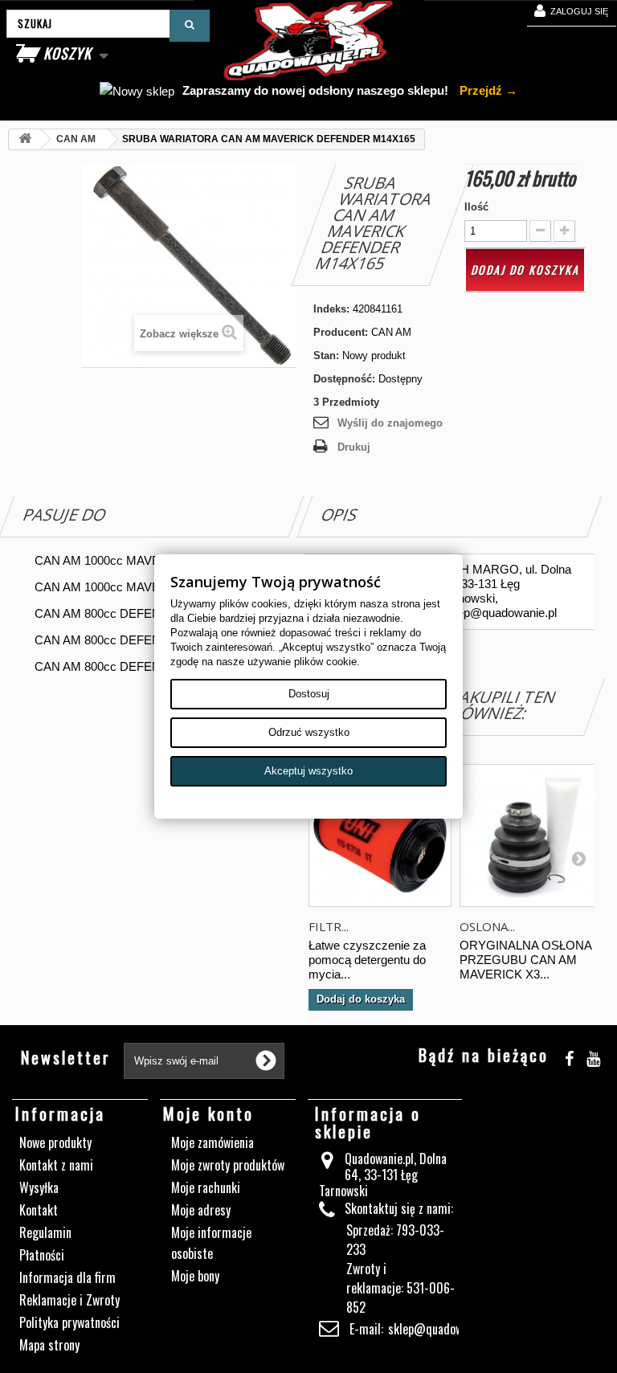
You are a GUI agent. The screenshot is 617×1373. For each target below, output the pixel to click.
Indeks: (331, 309)
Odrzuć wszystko (308, 732)
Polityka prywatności (69, 1322)
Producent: (340, 332)
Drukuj (353, 447)
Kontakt (38, 1210)
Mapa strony (49, 1345)
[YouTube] (593, 1056)
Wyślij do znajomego (390, 423)
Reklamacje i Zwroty (69, 1300)
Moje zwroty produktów (227, 1165)
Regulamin (45, 1232)
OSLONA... (487, 926)
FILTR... (328, 926)
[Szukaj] (190, 26)
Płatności (41, 1255)
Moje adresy (201, 1210)
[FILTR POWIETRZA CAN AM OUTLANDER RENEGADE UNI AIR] (380, 835)
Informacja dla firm (67, 1277)
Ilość (476, 207)
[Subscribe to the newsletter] (266, 1060)
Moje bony (195, 1275)
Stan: (326, 355)
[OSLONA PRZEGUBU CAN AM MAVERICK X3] (531, 835)
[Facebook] (569, 1056)
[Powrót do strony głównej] (25, 139)
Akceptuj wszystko (308, 771)
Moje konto (208, 1113)
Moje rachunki (205, 1187)
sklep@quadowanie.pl (441, 1329)
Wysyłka (39, 1187)
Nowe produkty (55, 1142)
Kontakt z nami (56, 1165)
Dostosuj (308, 694)
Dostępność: (344, 379)
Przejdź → (486, 90)
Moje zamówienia (212, 1142)
